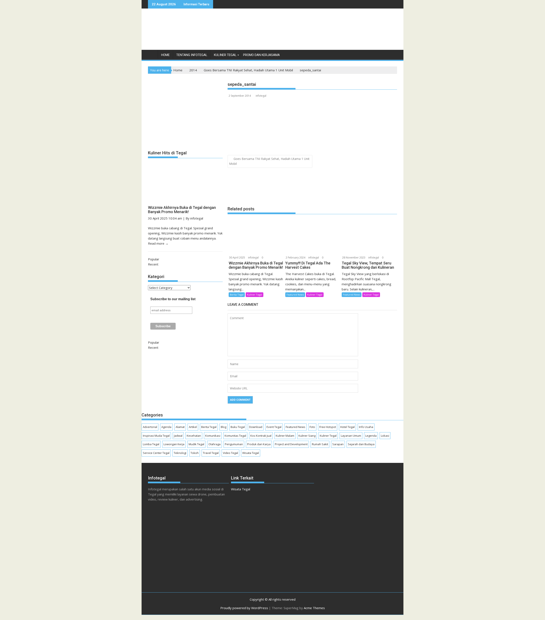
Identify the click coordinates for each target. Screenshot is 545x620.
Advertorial (150, 427)
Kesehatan (194, 436)
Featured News (295, 294)
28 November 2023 (353, 257)
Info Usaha (366, 427)
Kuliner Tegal (225, 55)
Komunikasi (212, 436)
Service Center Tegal (156, 453)
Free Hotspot (327, 427)
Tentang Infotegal (191, 55)
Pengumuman (234, 444)
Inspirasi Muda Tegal (156, 436)
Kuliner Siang (307, 436)
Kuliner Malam (285, 436)
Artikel (193, 427)
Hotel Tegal (347, 427)
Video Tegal (230, 453)
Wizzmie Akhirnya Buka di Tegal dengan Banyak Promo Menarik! (182, 209)
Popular (153, 259)
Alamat (180, 427)
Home (165, 55)
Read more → (158, 243)
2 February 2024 (295, 257)
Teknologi (180, 453)
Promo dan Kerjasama (261, 55)
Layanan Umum (351, 436)
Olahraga (214, 444)
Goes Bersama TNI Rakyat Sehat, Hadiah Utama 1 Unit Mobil (269, 161)
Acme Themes (314, 608)
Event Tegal (274, 427)
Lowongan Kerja (174, 444)
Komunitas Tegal (235, 436)
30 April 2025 (237, 257)
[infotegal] (152, 56)
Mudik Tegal (196, 444)
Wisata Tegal (250, 453)
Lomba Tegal (151, 444)
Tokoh (195, 453)
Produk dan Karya (259, 444)
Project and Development (291, 444)
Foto (312, 427)
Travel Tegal (211, 453)
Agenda (166, 427)
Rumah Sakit (320, 444)
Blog (223, 427)
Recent (153, 264)
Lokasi (385, 436)
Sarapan (338, 444)
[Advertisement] (319, 33)
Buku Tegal (238, 427)
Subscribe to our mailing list (172, 299)
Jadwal (178, 436)
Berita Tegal (237, 294)
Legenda (371, 436)
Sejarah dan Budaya (361, 444)
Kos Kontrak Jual (260, 436)
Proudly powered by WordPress (244, 608)
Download (255, 427)
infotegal (261, 96)
